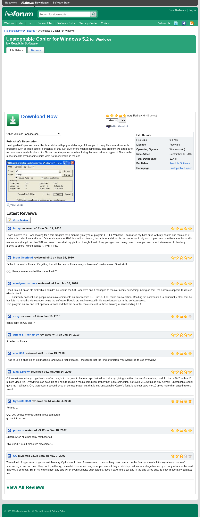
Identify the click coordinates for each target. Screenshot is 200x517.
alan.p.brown (21, 371)
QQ (15, 455)
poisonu (18, 430)
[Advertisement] (100, 82)
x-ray (16, 316)
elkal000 (18, 353)
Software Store (61, 2)
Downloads (42, 2)
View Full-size (16, 205)
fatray (17, 228)
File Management (14, 30)
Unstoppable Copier (181, 168)
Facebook (184, 23)
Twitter (176, 23)
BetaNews (11, 2)
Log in (192, 10)
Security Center (88, 23)
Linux (31, 23)
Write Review (18, 220)
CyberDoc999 (22, 400)
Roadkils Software (24, 43)
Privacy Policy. (59, 511)
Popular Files (45, 23)
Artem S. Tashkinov (26, 334)
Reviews (36, 50)
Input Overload (23, 257)
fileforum (19, 13)
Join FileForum (177, 10)
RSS (192, 23)
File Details (16, 50)
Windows (9, 23)
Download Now (39, 116)
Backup (31, 30)
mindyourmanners (25, 283)
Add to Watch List (119, 126)
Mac (21, 23)
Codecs (105, 23)
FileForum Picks (66, 23)
